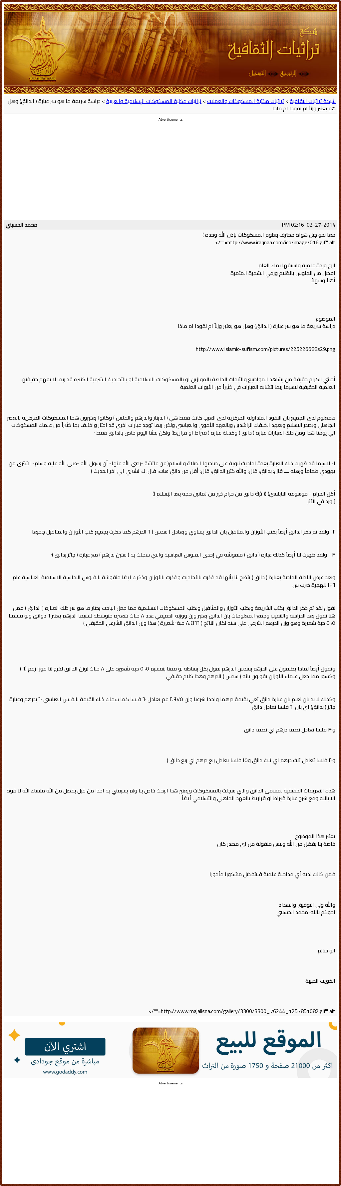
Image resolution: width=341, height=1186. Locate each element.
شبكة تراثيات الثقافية (313, 101)
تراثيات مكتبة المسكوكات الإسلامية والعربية (153, 101)
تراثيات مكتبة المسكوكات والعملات (245, 101)
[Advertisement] (170, 172)
